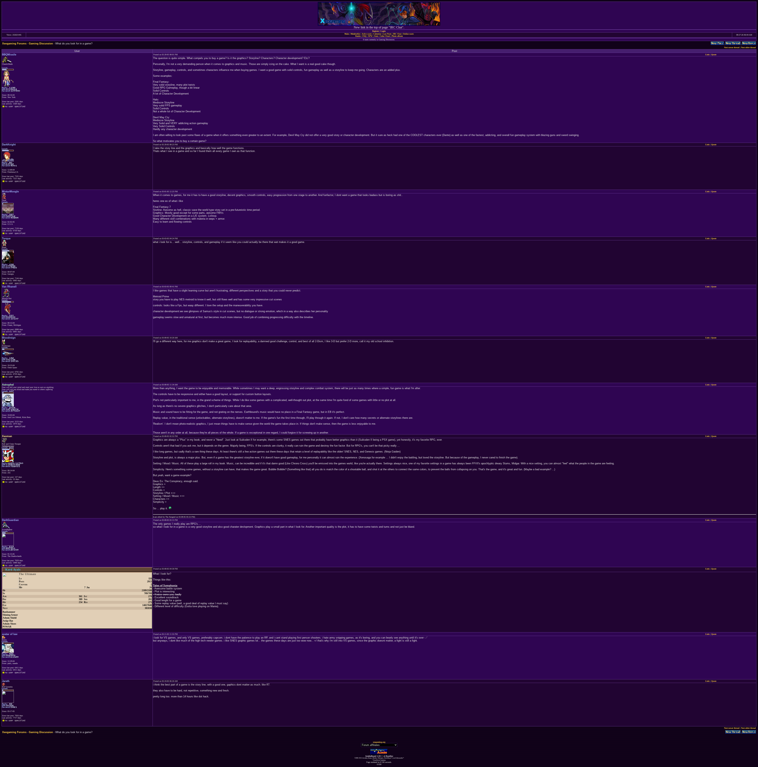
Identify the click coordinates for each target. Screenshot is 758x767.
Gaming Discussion (41, 43)
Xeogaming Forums (14, 43)
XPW (370, 36)
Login (383, 31)
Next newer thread (731, 47)
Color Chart (385, 36)
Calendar (377, 34)
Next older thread (748, 47)
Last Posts (387, 34)
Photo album (397, 36)
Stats (376, 36)
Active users (367, 34)
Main (346, 34)
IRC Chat (397, 34)
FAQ (364, 36)
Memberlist (355, 34)
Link (707, 54)
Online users (408, 34)
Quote (713, 54)
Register (375, 31)
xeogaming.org (379, 742)
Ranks (358, 36)
